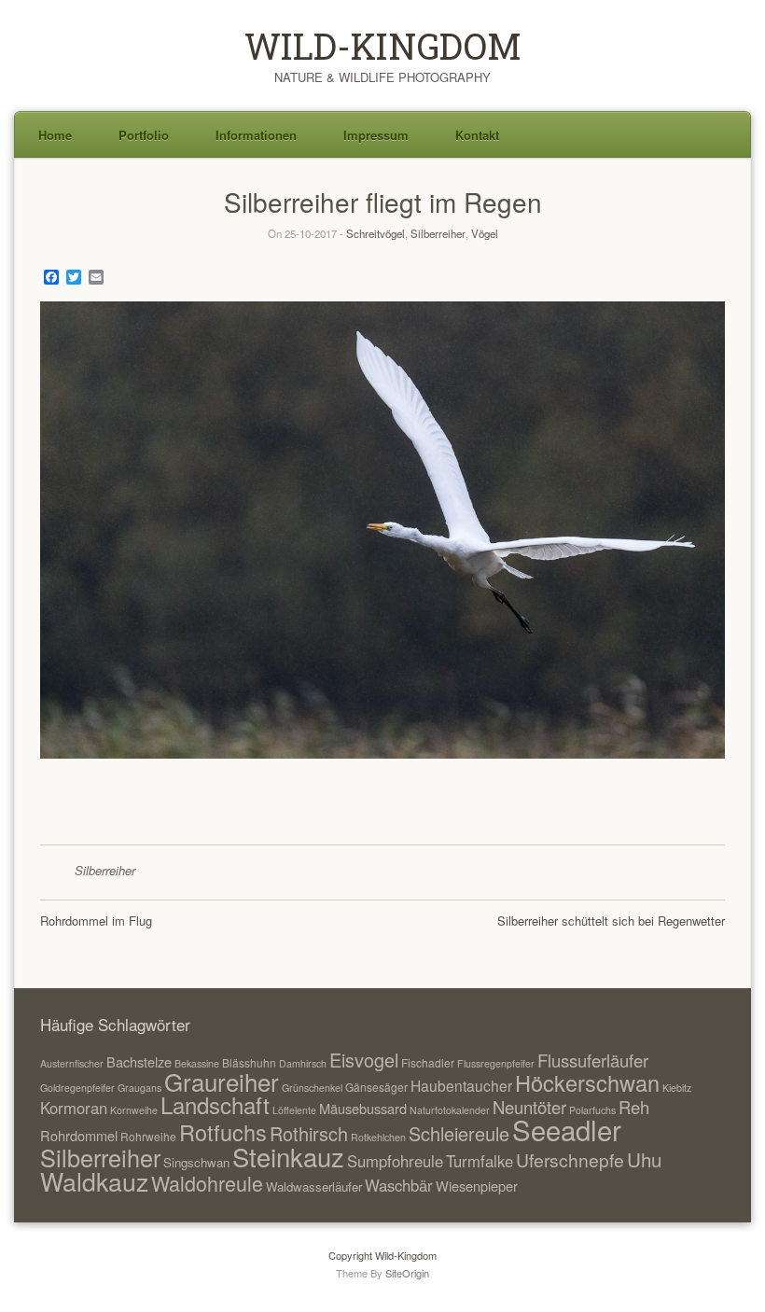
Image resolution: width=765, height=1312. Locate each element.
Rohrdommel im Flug (96, 920)
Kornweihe (134, 1110)
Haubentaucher (461, 1085)
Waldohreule (207, 1182)
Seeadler (566, 1129)
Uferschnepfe (570, 1159)
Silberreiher (438, 233)
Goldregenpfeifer (77, 1088)
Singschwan (196, 1162)
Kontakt (477, 135)
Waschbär (399, 1185)
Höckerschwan (587, 1082)
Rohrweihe (148, 1136)
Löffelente (294, 1110)
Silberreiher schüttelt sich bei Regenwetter (611, 920)
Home (55, 135)
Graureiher (221, 1081)
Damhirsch (303, 1063)
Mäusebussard (363, 1108)
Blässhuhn (249, 1062)
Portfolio (143, 135)
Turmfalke (479, 1161)
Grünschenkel (312, 1088)
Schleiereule (459, 1133)
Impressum (376, 135)
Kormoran (73, 1107)
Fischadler (427, 1062)
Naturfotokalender (450, 1110)
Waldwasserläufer (314, 1186)
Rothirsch (309, 1133)
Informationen (256, 135)
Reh (634, 1107)
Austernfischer (72, 1063)
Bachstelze (139, 1061)
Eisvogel (363, 1059)
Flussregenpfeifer (496, 1063)
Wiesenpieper (477, 1185)
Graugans (139, 1088)
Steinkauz (288, 1156)
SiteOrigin (407, 1272)
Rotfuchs (223, 1132)
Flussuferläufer (592, 1060)
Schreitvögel (375, 233)
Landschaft (215, 1104)
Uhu (644, 1159)
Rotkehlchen (378, 1137)
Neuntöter (529, 1107)
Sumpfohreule (395, 1161)
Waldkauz (94, 1181)
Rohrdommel (79, 1135)
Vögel (484, 233)
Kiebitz (676, 1088)
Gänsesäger (376, 1087)
